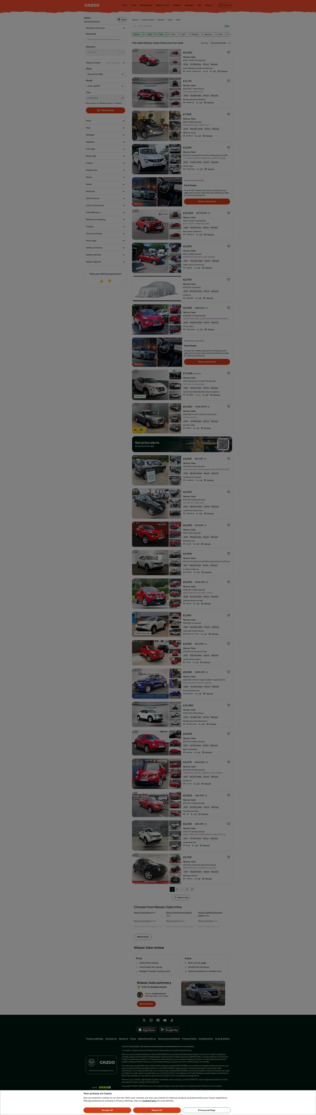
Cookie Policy (149, 1101)
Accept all (107, 1110)
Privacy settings (206, 1110)
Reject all (157, 1110)
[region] (158, 1102)
